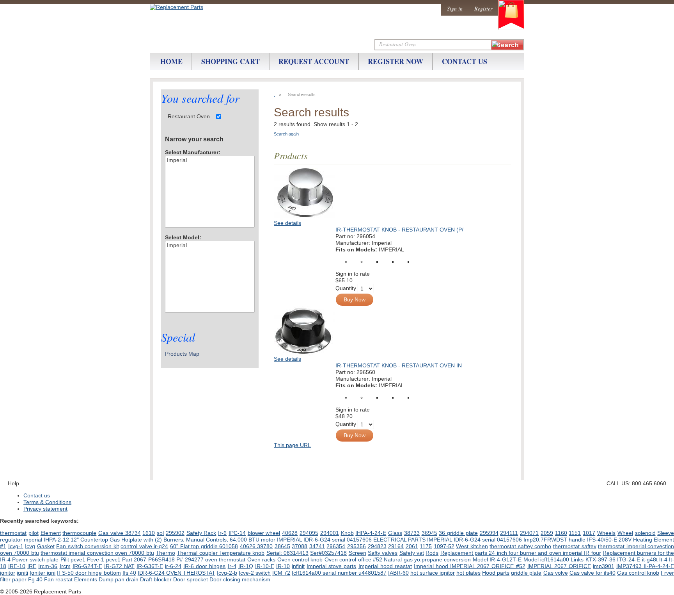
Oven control (340, 559)
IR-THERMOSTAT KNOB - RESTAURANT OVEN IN (398, 365)
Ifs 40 (129, 573)
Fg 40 (35, 579)
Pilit (64, 559)
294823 (377, 546)
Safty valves (382, 553)
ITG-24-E (628, 559)
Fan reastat (58, 579)
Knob (347, 533)
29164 (396, 546)
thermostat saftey (574, 546)
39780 (265, 546)
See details (287, 223)
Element (51, 533)
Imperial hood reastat (385, 566)
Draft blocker (156, 579)
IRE (31, 566)
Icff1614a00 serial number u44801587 (339, 573)
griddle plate (526, 573)
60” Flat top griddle (194, 546)
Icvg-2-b (227, 573)
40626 (248, 546)
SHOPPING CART (230, 61)
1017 (589, 533)
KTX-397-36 (600, 559)
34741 (317, 546)
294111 (509, 533)
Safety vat (411, 553)
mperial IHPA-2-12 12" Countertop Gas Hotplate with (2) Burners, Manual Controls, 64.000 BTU (141, 539)
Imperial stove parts (331, 566)
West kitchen (472, 546)
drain (132, 579)
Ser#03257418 (328, 553)
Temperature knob (241, 553)
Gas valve (111, 533)
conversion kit (102, 546)
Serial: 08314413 (287, 553)
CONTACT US (464, 61)
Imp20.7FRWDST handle (554, 539)
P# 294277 (189, 559)
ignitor (7, 573)
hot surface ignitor (432, 573)
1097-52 (444, 546)
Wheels (606, 533)
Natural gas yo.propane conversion (428, 559)
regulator (11, 539)
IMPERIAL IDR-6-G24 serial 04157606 (474, 539)
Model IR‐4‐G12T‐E (497, 559)
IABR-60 (398, 573)
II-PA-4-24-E (659, 566)
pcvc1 (113, 559)
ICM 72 (281, 573)
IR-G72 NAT (119, 566)
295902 (175, 533)
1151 (575, 533)
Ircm (65, 566)
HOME (171, 61)
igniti (22, 573)
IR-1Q (245, 566)
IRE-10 (16, 566)
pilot (33, 533)
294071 (529, 533)
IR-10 (283, 566)
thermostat (13, 533)
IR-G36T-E (150, 566)
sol (160, 533)
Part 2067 (134, 559)
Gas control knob (638, 573)
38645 (282, 546)
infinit (298, 566)
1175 (426, 546)
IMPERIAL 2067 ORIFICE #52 (487, 566)
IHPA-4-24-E (370, 533)
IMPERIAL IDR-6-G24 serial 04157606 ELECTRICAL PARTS (352, 539)
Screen (357, 553)
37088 (299, 546)
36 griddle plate (458, 533)
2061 (412, 546)
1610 (148, 533)
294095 (309, 533)
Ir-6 (222, 533)
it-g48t (650, 559)
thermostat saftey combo (520, 546)
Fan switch (70, 546)
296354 (335, 546)
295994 (489, 533)
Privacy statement (45, 509)
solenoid (645, 533)
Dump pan (111, 579)
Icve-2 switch (255, 573)
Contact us (36, 495)
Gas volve (555, 573)
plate (52, 559)
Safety (195, 533)
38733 (412, 533)
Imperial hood (432, 566)
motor (268, 539)
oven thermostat (225, 559)
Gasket (46, 546)
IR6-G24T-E (87, 566)
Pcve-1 (95, 559)
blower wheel (264, 533)
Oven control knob (300, 559)
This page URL (292, 445)
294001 (329, 533)
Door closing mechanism (239, 579)
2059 (547, 533)
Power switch (29, 559)
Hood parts (495, 573)
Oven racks (261, 559)
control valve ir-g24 (144, 546)
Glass (395, 533)
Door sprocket (190, 579)
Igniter (38, 573)
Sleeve (665, 533)
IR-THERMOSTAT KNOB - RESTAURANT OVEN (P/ (399, 229)
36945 (429, 533)
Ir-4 (232, 566)
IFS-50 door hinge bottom (89, 573)
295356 (356, 546)
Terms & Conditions (47, 502)
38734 (133, 533)
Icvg (30, 546)
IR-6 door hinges (204, 566)
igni (51, 573)
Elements (86, 579)
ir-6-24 (173, 566)
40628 (290, 533)
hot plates (468, 573)
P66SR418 (161, 559)
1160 (561, 533)
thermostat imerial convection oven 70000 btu (97, 553)
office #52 (370, 559)
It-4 (663, 559)
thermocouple (79, 533)
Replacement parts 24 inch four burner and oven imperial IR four (520, 553)
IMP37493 (630, 566)
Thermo (165, 553)
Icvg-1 (15, 546)
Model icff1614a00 (546, 559)
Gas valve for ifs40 (592, 573)
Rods (432, 553)
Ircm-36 (47, 566)
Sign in (455, 8)
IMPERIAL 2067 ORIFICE (559, 566)
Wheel (625, 533)
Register (483, 8)
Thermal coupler (198, 553)
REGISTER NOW (395, 61)
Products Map (182, 354)
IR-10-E (264, 566)
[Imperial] (210, 160)
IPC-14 (237, 533)
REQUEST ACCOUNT (313, 61)
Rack (210, 533)
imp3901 (603, 566)
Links (578, 559)
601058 (228, 546)
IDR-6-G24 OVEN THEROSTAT (176, 573)
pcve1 (78, 559)
